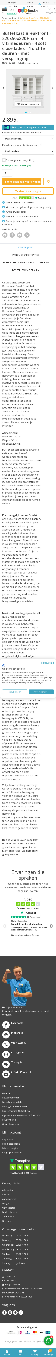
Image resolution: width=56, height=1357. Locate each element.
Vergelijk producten (12, 1152)
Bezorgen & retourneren (15, 1106)
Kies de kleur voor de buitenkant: (21, 132)
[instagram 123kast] (10, 1313)
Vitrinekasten (9, 1207)
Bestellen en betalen (25, 270)
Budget (6, 1203)
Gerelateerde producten (18, 262)
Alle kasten (7, 1190)
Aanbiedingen (9, 1199)
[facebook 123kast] (4, 1313)
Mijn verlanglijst (10, 1148)
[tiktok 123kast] (21, 1313)
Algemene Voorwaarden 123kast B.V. (21, 1115)
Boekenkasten (9, 1212)
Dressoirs (7, 1221)
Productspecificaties (25, 254)
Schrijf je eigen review (28, 63)
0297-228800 (10, 1280)
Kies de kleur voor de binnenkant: (21, 145)
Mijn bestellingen (11, 1143)
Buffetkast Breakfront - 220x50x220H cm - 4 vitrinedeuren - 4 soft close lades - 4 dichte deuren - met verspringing (28, 20)
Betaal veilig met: (27, 1327)
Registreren (8, 1139)
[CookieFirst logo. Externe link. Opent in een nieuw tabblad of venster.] (3, 665)
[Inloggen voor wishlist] (48, 181)
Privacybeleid (47, 662)
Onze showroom (10, 1124)
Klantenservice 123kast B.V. (16, 1110)
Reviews (44, 262)
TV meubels (8, 1216)
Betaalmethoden (11, 1097)
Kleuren (6, 1194)
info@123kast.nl (12, 1284)
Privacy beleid (9, 1119)
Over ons (7, 1093)
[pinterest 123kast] (15, 1313)
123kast (11, 63)
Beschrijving (26, 247)
